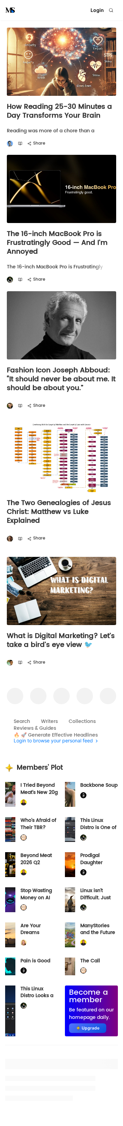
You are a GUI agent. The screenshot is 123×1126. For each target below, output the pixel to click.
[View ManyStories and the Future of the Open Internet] (70, 934)
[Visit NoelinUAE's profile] (10, 538)
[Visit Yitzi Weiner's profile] (10, 406)
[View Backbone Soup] (70, 794)
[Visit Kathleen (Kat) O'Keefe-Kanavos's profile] (23, 942)
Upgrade (90, 1028)
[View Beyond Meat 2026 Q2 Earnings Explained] (10, 864)
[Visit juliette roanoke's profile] (83, 795)
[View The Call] (70, 966)
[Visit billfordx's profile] (23, 837)
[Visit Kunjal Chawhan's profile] (10, 662)
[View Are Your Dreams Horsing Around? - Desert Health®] (10, 934)
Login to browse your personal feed (53, 740)
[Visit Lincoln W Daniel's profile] (23, 802)
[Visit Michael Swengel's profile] (10, 279)
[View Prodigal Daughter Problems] (70, 864)
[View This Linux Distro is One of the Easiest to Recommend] (70, 829)
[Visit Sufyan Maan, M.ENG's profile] (10, 143)
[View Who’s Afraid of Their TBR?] (10, 829)
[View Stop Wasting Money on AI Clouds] (10, 899)
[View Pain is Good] (10, 966)
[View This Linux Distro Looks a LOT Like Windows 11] (10, 1011)
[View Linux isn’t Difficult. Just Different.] (70, 899)
